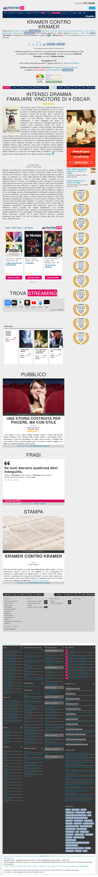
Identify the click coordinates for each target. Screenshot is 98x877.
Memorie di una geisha (71, 707)
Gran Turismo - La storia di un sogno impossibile (79, 732)
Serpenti (47, 723)
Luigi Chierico (8, 617)
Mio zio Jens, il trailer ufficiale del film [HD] (77, 759)
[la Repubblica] (84, 4)
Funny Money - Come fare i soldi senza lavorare (79, 712)
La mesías (29, 263)
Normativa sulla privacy (23, 866)
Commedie (7, 730)
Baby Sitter (69, 823)
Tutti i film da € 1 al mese (19, 227)
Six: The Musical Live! (30, 773)
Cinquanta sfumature (86, 826)
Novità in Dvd (7, 693)
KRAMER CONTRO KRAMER (33, 556)
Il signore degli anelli (71, 845)
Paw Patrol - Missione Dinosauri (54, 700)
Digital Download (71, 67)
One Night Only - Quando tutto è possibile (80, 669)
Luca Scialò (8, 607)
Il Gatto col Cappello (30, 729)
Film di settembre (8, 690)
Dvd (53, 856)
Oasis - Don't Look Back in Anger (54, 726)
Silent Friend (48, 673)
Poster (68, 87)
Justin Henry (90, 31)
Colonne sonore (88, 856)
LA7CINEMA (74, 63)
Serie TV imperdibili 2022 (11, 709)
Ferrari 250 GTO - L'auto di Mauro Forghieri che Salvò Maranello (52, 692)
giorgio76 (7, 613)
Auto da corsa (70, 832)
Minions (68, 809)
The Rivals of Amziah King (31, 770)
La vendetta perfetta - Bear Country (79, 675)
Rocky (85, 851)
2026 (9, 650)
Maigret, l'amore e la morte (31, 767)
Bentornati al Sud (29, 726)
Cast (14, 87)
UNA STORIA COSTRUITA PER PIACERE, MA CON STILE (33, 420)
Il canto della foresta (30, 741)
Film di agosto (7, 687)
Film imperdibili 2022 (10, 663)
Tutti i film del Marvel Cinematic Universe (77, 842)
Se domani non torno (30, 738)
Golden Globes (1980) (35, 607)
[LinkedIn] (37, 44)
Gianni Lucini (8, 603)
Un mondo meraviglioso (51, 714)
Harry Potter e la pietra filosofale (33, 679)
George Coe (17, 33)
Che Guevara (69, 851)
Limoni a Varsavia (29, 667)
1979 (87, 33)
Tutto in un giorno (50, 266)
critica (84, 35)
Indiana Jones (84, 832)
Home (6, 856)
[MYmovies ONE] (52, 227)
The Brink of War (29, 776)
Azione (5, 743)
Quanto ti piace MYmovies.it (12, 644)
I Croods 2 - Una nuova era (73, 737)
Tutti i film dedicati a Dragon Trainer (76, 815)
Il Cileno (26, 670)
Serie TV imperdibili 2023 (11, 706)
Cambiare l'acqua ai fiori (31, 732)
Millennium (69, 837)
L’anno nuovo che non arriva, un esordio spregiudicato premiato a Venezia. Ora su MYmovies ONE (77, 790)
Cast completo (29, 33)
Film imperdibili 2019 (10, 672)
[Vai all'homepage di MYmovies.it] (14, 10)
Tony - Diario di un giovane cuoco (78, 672)
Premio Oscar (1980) (34, 601)
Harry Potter (89, 834)
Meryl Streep (63, 31)
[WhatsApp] (40, 44)
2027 (5, 650)
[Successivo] (60, 347)
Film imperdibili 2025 (10, 654)
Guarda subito (14, 278)
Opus (89, 815)
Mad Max (87, 848)
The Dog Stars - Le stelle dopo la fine (79, 663)
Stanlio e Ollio (69, 697)
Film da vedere (8, 681)
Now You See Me (80, 812)
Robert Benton (15, 31)
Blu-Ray (58, 70)
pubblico (91, 35)
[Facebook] (29, 44)
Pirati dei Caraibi (70, 829)
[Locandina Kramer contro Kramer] (11, 133)
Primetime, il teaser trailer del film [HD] (76, 756)
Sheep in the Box (29, 673)
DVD (51, 70)
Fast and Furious (71, 840)
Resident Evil (28, 710)
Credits (6, 866)
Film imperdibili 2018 (10, 675)
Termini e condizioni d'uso (41, 866)
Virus (77, 832)
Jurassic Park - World (72, 826)
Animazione (7, 740)
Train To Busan (49, 653)
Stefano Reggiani (10, 629)
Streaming (91, 87)
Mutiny (47, 720)
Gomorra (83, 809)
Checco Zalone (78, 820)
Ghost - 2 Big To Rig (75, 678)
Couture (26, 676)
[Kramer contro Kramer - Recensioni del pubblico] (33, 412)
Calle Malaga (28, 713)
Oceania (71, 650)
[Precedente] (6, 347)
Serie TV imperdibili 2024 (11, 703)
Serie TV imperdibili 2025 (11, 700)
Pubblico (37, 87)
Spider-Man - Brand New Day (77, 657)
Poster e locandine (57, 603)
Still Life (67, 702)
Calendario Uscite (32, 856)
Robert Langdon (79, 834)
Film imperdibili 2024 (10, 657)
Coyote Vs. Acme (49, 656)
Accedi (92, 8)
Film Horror (7, 737)
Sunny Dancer (49, 660)
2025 (12, 650)
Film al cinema (8, 684)
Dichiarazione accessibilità (69, 866)
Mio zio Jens (27, 751)
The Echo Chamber (50, 717)
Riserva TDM (55, 866)
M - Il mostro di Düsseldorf (52, 738)
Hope (25, 720)
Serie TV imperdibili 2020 (11, 716)
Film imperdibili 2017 (10, 678)
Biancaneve (69, 820)
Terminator (78, 851)
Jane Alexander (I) (77, 31)
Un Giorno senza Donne (51, 729)
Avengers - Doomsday (30, 707)
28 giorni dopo (70, 812)
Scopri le (33, 446)
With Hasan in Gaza (50, 741)
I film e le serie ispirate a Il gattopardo (76, 818)
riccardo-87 (8, 611)
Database (18, 856)
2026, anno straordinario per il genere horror (78, 800)
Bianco (26, 744)
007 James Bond (81, 829)
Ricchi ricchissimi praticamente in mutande (77, 722)
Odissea (71, 654)
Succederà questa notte (31, 735)
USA (82, 33)
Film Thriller (7, 733)
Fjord (25, 723)
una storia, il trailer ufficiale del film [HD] (76, 753)
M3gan (89, 812)
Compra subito (68, 70)
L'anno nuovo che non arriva (14, 264)
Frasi (84, 87)
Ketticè (47, 680)
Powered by (54, 309)
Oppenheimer (88, 820)
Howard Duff (7, 33)
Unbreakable (69, 834)
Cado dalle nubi (70, 727)
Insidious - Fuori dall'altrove (77, 666)
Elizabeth (68, 692)
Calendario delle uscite (30, 686)
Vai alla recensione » (42, 580)
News (22, 87)
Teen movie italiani (79, 837)
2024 (17, 650)
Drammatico (74, 33)
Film (24, 856)
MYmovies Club (9, 858)
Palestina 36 (27, 717)
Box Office (61, 856)
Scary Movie (75, 809)
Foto (76, 87)
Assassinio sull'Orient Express (73, 742)
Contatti (12, 866)
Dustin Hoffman (51, 31)
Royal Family (77, 823)
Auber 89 (47, 732)
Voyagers (68, 687)
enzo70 (6, 619)
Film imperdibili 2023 (10, 660)
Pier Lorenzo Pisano (11, 601)
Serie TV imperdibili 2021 (11, 713)
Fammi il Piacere (49, 676)
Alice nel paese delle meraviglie (74, 848)
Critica (29, 87)
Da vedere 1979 (34, 31)
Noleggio (56, 67)
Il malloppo (48, 670)
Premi (45, 87)
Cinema (11, 856)
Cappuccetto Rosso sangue (73, 717)
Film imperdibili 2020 (10, 669)
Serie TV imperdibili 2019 (11, 719)
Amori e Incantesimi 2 (51, 711)
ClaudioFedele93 (10, 609)
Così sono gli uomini (30, 764)
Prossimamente (71, 856)
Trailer (60, 87)
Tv (56, 856)
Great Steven (8, 615)
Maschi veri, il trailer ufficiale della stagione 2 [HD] (79, 781)
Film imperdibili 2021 (10, 666)
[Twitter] (33, 44)
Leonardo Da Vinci (88, 823)
